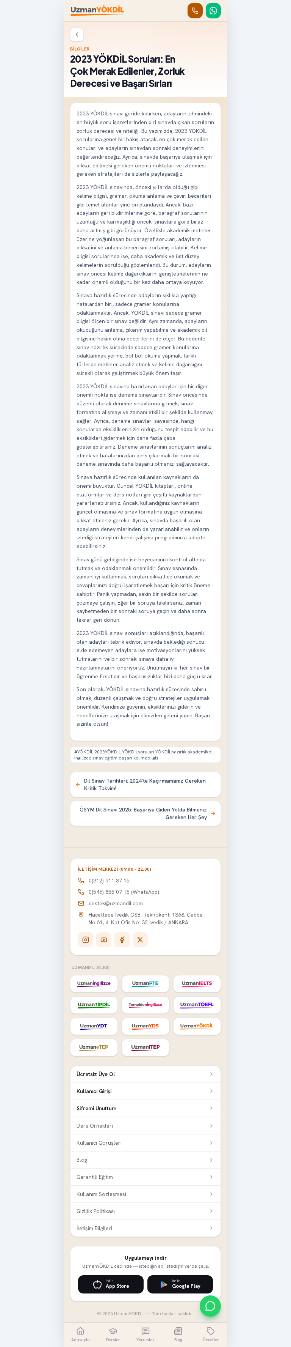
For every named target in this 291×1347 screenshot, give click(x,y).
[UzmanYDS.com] (145, 1026)
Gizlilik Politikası (96, 1211)
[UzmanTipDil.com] (94, 1005)
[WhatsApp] (213, 10)
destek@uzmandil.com (116, 903)
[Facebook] (122, 939)
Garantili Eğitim (95, 1177)
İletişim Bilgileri (94, 1228)
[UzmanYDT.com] (94, 1026)
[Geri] (77, 34)
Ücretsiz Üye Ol (96, 1074)
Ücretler (211, 1339)
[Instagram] (85, 939)
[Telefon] (195, 10)
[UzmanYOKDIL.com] (197, 1026)
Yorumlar (145, 1339)
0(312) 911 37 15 (109, 880)
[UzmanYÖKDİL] (97, 11)
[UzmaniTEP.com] (145, 1047)
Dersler (113, 1339)
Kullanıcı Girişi (94, 1091)
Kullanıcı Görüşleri (99, 1142)
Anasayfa (80, 1339)
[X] (140, 939)
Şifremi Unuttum (96, 1108)
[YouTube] (103, 939)
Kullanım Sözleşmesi (101, 1194)
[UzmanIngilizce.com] (94, 984)
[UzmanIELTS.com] (197, 984)
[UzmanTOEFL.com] (197, 1005)
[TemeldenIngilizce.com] (145, 1005)
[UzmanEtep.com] (94, 1047)
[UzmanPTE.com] (145, 984)
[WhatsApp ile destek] (210, 1306)
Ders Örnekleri (95, 1125)
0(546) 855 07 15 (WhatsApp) (124, 892)
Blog (82, 1159)
